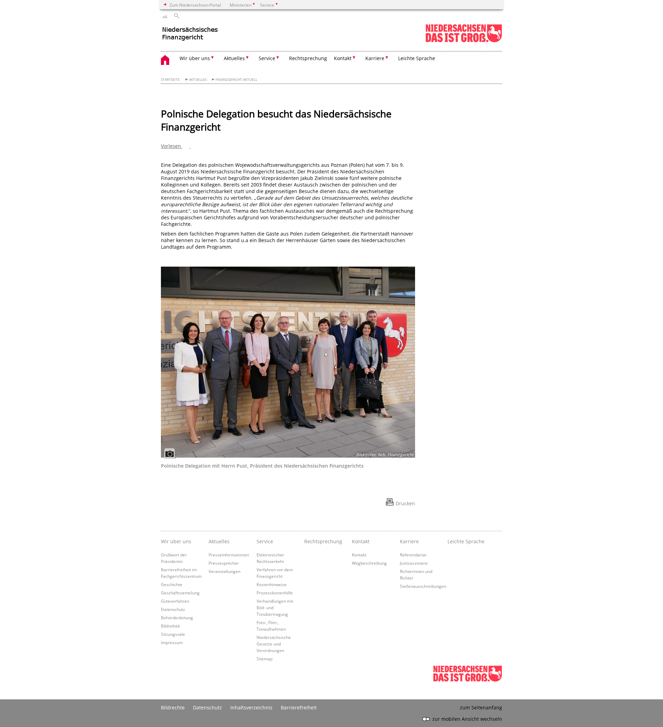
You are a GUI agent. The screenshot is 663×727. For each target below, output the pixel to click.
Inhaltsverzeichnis (251, 707)
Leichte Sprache (416, 58)
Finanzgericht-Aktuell (236, 79)
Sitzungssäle (173, 634)
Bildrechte (173, 707)
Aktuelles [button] (234, 58)
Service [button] (267, 58)
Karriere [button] (374, 58)
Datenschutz (173, 609)
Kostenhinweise (272, 584)
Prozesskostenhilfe (275, 592)
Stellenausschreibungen (423, 586)
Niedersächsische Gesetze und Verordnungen (274, 643)
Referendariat (413, 554)
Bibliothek (170, 626)
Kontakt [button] (343, 58)
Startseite (170, 79)
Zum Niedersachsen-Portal (195, 5)
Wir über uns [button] (195, 58)
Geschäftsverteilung (180, 592)
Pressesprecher (224, 563)
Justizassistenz (414, 563)
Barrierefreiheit (299, 707)
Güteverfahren (175, 601)
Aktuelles (198, 79)
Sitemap (264, 658)
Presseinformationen (229, 554)
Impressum (172, 642)
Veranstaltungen (224, 571)
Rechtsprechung (308, 58)
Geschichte (171, 584)
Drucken (405, 503)
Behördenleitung (177, 617)
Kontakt (359, 554)
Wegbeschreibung (369, 563)
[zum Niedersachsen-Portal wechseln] (463, 41)
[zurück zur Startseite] (221, 36)
